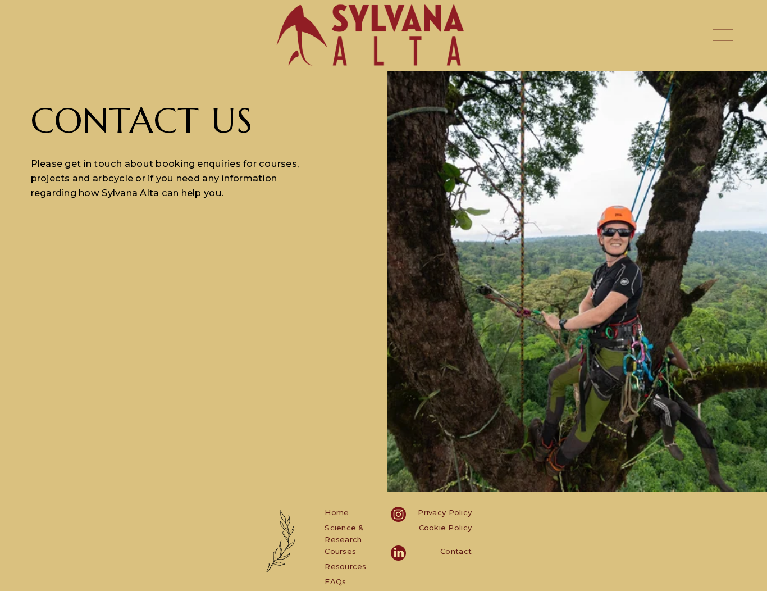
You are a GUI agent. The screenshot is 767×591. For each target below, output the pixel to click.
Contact (456, 551)
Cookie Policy (445, 527)
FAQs (335, 581)
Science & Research (344, 533)
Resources (345, 566)
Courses (340, 551)
